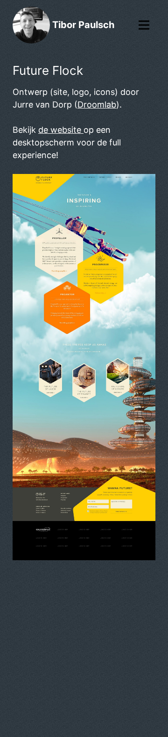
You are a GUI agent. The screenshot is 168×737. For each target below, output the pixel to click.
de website (61, 130)
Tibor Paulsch (83, 24)
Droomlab (96, 104)
